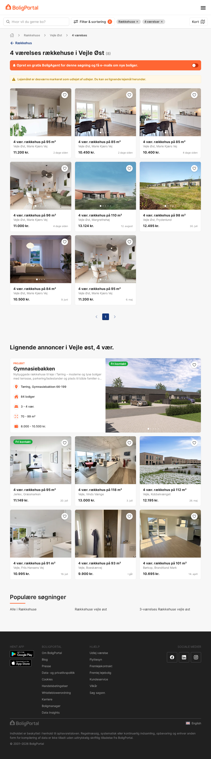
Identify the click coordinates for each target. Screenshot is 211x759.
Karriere (47, 699)
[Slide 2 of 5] (38, 132)
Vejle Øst (56, 35)
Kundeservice (99, 679)
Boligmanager (51, 706)
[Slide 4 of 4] (44, 279)
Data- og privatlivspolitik (58, 672)
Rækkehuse (32, 35)
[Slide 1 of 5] (35, 132)
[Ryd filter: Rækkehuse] (137, 21)
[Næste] (114, 316)
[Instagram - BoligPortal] (196, 657)
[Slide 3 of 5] (40, 132)
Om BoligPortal (52, 653)
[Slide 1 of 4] (37, 279)
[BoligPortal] (21, 7)
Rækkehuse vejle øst (91, 609)
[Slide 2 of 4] (39, 279)
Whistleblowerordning (56, 692)
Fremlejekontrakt (101, 666)
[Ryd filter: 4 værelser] (161, 21)
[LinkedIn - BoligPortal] (184, 657)
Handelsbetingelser (55, 686)
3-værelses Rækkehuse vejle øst (164, 609)
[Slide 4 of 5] (43, 132)
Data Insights (51, 712)
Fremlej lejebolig (100, 672)
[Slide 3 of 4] (42, 279)
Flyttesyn (96, 659)
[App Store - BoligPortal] (21, 663)
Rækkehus (23, 43)
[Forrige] (96, 316)
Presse (46, 666)
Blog (45, 659)
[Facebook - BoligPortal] (172, 657)
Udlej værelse (99, 653)
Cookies (47, 679)
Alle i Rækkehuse (23, 609)
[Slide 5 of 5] (45, 132)
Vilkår (93, 686)
